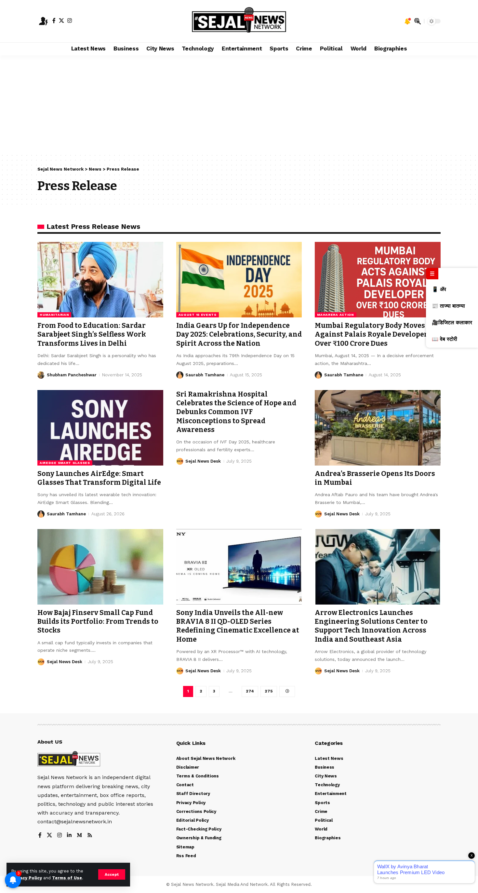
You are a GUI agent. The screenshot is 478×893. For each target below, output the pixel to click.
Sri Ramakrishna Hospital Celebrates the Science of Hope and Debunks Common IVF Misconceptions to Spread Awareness (236, 412)
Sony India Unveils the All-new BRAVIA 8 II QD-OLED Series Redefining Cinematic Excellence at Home (237, 626)
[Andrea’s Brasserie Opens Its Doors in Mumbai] (378, 428)
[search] (417, 21)
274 (250, 691)
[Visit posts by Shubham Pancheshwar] (41, 375)
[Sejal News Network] (239, 21)
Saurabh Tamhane (204, 374)
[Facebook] (54, 20)
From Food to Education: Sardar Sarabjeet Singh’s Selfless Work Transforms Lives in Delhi (91, 334)
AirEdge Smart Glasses (65, 463)
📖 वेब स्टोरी (444, 339)
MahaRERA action (335, 314)
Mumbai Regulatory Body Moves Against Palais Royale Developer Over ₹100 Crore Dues (371, 334)
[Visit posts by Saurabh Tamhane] (179, 375)
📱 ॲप (439, 289)
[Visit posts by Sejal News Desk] (179, 461)
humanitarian (54, 314)
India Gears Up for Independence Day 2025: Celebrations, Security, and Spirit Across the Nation (239, 334)
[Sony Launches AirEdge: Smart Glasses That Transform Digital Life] (100, 428)
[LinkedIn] (69, 835)
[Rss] (89, 835)
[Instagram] (69, 20)
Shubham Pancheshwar (72, 374)
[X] (61, 20)
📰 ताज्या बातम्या (448, 306)
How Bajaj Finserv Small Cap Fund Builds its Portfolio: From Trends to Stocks (97, 621)
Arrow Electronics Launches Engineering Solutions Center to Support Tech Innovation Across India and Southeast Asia (371, 626)
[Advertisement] (239, 104)
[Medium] (79, 835)
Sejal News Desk (203, 461)
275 (269, 691)
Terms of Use (67, 877)
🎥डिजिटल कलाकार (452, 322)
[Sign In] (43, 21)
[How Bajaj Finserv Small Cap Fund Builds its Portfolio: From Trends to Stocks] (100, 567)
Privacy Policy (26, 877)
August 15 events (198, 314)
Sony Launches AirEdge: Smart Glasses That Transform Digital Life (99, 478)
